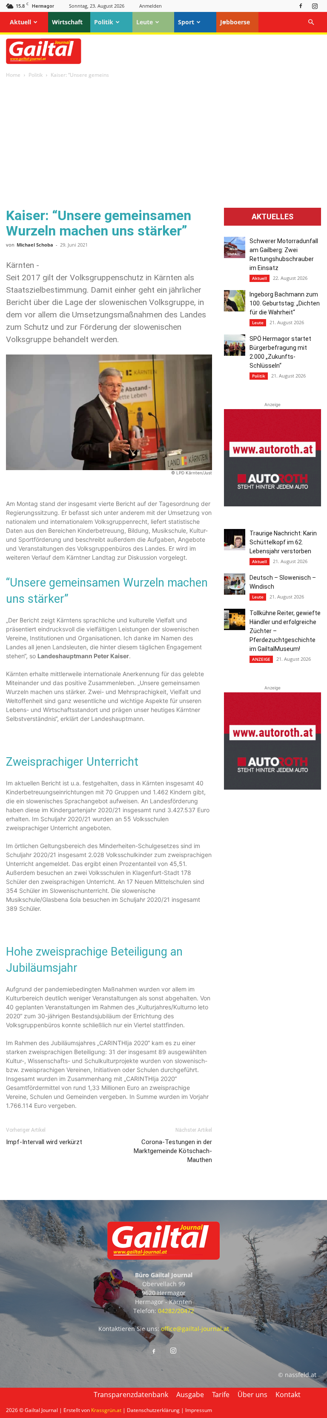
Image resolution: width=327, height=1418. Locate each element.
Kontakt (288, 1394)
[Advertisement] (163, 143)
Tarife (220, 1394)
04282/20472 (176, 1311)
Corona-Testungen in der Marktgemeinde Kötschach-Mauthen (173, 1151)
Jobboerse (235, 22)
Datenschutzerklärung (153, 1410)
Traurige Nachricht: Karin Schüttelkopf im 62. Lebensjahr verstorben (283, 542)
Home (13, 74)
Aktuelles (272, 217)
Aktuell (20, 22)
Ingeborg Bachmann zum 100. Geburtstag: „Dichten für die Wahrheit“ (285, 303)
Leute (144, 22)
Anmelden (150, 6)
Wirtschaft (67, 22)
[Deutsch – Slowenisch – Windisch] (234, 584)
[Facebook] (300, 6)
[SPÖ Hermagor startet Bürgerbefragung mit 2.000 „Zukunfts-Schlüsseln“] (234, 345)
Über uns (252, 1394)
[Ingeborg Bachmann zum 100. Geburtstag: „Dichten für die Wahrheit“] (234, 300)
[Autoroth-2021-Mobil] (272, 504)
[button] (311, 22)
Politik (103, 22)
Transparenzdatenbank (131, 1394)
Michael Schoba (35, 244)
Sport (186, 22)
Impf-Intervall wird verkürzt (44, 1142)
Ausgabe (190, 1394)
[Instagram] (314, 6)
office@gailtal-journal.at (195, 1329)
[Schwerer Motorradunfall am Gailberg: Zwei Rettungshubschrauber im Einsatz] (234, 247)
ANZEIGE (261, 659)
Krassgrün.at (106, 1410)
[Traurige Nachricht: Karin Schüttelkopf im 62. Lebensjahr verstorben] (234, 539)
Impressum (198, 1410)
